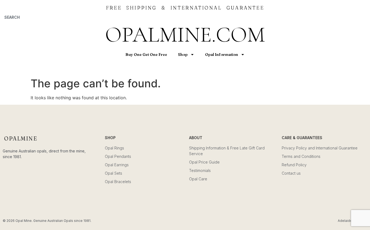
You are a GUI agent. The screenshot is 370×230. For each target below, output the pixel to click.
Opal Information (221, 54)
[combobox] (46, 17)
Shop (183, 54)
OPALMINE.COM (185, 34)
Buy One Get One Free (146, 54)
